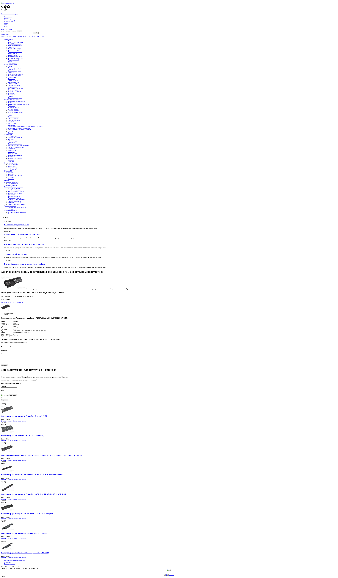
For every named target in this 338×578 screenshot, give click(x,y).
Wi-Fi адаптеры (12, 136)
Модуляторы (11, 148)
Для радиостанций (13, 60)
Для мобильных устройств (12, 99)
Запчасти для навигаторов (16, 112)
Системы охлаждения (14, 71)
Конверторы (11, 142)
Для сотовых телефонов (15, 41)
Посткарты (11, 93)
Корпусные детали (13, 83)
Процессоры (11, 94)
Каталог (6, 18)
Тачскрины (11, 131)
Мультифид (11, 152)
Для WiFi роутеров (13, 50)
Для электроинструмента (15, 58)
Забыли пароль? (5, 34)
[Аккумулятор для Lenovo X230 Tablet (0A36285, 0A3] (13, 289)
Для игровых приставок (15, 52)
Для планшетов (12, 53)
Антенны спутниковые (15, 137)
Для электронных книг (15, 56)
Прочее (10, 61)
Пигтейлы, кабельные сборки (17, 199)
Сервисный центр (9, 20)
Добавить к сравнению (16, 302)
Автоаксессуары (13, 164)
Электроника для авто (11, 163)
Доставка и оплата (9, 21)
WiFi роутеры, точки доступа (16, 191)
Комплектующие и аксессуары (17, 207)
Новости (6, 23)
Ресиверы (11, 160)
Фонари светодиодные (14, 214)
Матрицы (10, 66)
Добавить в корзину (7, 421)
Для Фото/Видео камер (15, 45)
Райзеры (10, 209)
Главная (3, 36)
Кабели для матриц (13, 80)
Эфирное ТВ (8, 171)
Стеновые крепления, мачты (16, 204)
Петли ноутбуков (13, 90)
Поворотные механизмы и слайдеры (19, 128)
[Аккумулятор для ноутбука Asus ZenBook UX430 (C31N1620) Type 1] (7, 510)
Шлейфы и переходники (15, 98)
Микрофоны (11, 125)
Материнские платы (14, 85)
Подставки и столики (14, 91)
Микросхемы (12, 123)
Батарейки (11, 47)
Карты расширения (13, 82)
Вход (2, 29)
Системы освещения (10, 210)
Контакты (7, 26)
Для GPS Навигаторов (14, 44)
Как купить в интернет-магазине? (14, 560)
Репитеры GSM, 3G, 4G (15, 202)
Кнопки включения (13, 117)
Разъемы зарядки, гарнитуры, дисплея (19, 129)
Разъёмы (10, 96)
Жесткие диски (12, 77)
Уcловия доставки (9, 564)
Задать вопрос (5, 302)
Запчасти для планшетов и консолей (19, 114)
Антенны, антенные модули (16, 101)
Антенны (10, 172)
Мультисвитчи (12, 150)
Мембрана (11, 121)
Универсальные (12, 63)
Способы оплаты (9, 562)
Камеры (10, 115)
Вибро (10, 102)
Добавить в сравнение (19, 421)
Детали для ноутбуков (10, 64)
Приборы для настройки (15, 158)
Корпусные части (13, 118)
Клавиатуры (11, 69)
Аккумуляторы (8, 39)
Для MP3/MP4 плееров (14, 48)
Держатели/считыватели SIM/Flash (18, 104)
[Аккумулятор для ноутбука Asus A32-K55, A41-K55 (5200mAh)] (7, 549)
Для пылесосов (12, 55)
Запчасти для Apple (13, 110)
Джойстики (11, 106)
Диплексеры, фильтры (14, 198)
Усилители (11, 161)
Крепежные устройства (15, 144)
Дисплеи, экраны (13, 109)
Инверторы (11, 79)
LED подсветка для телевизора (17, 212)
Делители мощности (14, 196)
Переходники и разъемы (15, 155)
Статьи (6, 24)
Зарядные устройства (10, 185)
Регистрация (8, 29)
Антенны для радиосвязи (15, 193)
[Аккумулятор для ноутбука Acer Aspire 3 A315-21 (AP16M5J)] (7, 412)
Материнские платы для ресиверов (18, 145)
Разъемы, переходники (14, 201)
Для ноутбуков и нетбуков (36, 36)
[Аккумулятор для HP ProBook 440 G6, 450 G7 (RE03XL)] (7, 432)
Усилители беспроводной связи (13, 187)
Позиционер (11, 156)
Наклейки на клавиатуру (15, 88)
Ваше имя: (4, 350)
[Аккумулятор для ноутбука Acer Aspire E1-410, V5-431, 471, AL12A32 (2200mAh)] (7, 471)
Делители (11, 139)
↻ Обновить (13, 395)
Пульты (6, 180)
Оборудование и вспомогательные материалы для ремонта (25, 126)
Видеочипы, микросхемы (15, 74)
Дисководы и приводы (14, 75)
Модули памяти (12, 87)
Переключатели (12, 153)
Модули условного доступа (16, 147)
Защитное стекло (13, 183)
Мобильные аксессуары (11, 182)
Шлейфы (10, 133)
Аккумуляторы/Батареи (20, 36)
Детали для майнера (10, 206)
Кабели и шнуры (13, 141)
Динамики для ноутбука (15, 68)
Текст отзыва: (5, 354)
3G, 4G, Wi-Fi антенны (14, 190)
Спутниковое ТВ (9, 134)
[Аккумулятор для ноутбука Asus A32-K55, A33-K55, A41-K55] (7, 530)
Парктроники (12, 166)
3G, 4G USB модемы (14, 188)
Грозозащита (11, 194)
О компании (8, 17)
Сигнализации (12, 169)
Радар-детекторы (13, 168)
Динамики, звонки (13, 107)
